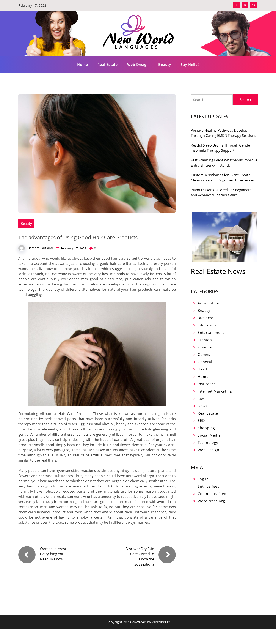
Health (204, 369)
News (202, 406)
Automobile (208, 303)
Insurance (207, 383)
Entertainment (211, 332)
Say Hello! (190, 64)
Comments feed (212, 493)
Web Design (138, 64)
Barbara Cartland (40, 248)
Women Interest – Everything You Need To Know (54, 553)
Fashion (205, 339)
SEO (201, 420)
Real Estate (107, 64)
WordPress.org (211, 501)
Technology (208, 442)
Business (206, 317)
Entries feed (209, 486)
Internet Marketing (215, 391)
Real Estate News (218, 271)
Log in (203, 479)
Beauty (164, 64)
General (205, 361)
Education (207, 325)
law (201, 398)
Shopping (206, 428)
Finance (205, 347)
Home (82, 64)
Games (204, 354)
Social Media (209, 435)
